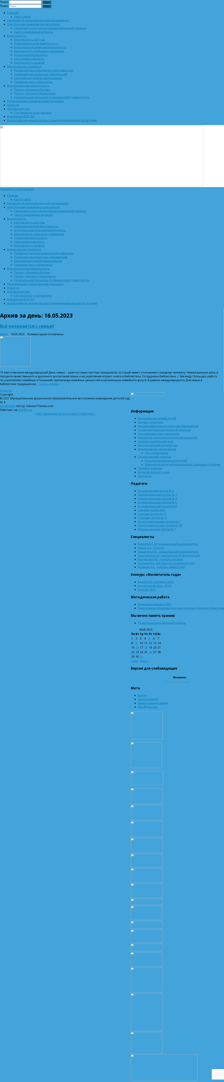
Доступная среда (156, 453)
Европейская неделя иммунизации (38, 78)
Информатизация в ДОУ (154, 604)
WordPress (24, 410)
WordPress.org (148, 707)
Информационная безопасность (36, 43)
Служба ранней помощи (154, 457)
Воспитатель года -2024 (154, 586)
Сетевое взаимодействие (155, 441)
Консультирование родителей (166, 461)
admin (4, 334)
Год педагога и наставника (32, 113)
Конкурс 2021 (147, 589)
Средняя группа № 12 (152, 514)
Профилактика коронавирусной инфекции (43, 70)
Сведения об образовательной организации (38, 20)
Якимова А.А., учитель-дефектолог (161, 567)
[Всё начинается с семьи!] (109, 352)
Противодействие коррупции (158, 434)
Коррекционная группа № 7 (157, 529)
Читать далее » (49, 384)
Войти (142, 695)
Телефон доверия (150, 468)
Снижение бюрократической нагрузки (164, 430)
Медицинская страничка (24, 66)
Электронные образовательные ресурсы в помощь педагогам (181, 608)
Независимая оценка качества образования (168, 426)
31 (141, 657)
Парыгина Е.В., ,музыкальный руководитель (168, 552)
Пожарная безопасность (31, 55)
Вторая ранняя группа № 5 (156, 491)
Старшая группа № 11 (152, 518)
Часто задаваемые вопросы (33, 32)
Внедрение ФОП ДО (20, 116)
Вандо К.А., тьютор (151, 548)
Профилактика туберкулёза (33, 82)
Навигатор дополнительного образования (167, 438)
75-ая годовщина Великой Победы (162, 623)
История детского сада (153, 472)
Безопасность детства (29, 40)
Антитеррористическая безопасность (40, 47)
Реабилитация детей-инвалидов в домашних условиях (182, 464)
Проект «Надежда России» (32, 90)
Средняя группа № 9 (151, 510)
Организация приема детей (157, 418)
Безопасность (16, 36)
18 (145, 647)
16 (137, 647)
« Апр (134, 661)
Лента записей (148, 699)
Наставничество (18, 109)
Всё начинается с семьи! (27, 326)
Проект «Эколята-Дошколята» (35, 93)
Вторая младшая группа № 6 (157, 502)
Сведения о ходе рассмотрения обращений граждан (50, 28)
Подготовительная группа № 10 (160, 525)
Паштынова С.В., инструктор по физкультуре (169, 555)
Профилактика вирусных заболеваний (40, 74)
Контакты (144, 476)
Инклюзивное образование (157, 449)
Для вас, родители (150, 422)
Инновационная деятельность (28, 86)
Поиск (4, 2)
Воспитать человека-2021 (156, 582)
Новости (13, 105)
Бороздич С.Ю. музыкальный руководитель (168, 544)
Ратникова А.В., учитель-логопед (160, 559)
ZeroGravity (8, 406)
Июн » (144, 661)
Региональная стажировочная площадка (35, 101)
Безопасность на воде (29, 63)
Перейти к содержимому (17, 189)
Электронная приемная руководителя (33, 24)
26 (150, 652)
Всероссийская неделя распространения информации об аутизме (52, 120)
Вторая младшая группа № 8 (157, 506)
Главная (12, 13)
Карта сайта (22, 17)
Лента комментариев (153, 703)
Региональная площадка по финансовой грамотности (51, 97)
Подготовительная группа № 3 (159, 522)
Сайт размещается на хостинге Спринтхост (65, 414)
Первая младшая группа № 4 (157, 498)
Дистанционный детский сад (158, 445)
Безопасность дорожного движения (39, 51)
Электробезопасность (29, 59)
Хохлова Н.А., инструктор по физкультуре (166, 563)
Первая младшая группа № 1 (157, 495)
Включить (179, 677)
